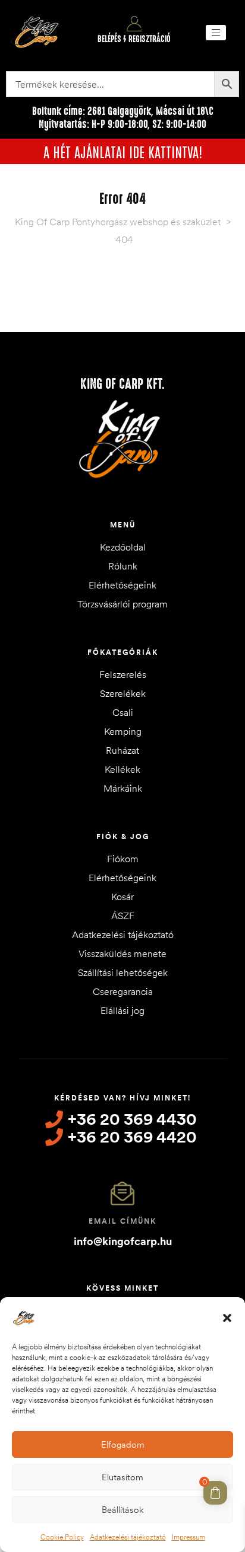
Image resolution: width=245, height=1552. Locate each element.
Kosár (122, 897)
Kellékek (122, 769)
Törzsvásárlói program (122, 604)
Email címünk (122, 1221)
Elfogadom (123, 1444)
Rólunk (122, 566)
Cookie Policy (62, 1536)
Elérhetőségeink (122, 585)
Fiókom (123, 859)
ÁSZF (122, 915)
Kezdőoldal (123, 547)
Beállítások (122, 1509)
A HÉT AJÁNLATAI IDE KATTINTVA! (122, 151)
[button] (227, 1318)
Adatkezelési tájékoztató (128, 1536)
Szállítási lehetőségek (123, 972)
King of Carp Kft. (122, 384)
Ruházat (122, 750)
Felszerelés (122, 674)
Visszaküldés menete (122, 953)
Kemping (123, 731)
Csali (122, 712)
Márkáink (122, 788)
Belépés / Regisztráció (134, 39)
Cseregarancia (123, 991)
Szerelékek (123, 693)
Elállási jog (122, 1010)
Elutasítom (122, 1477)
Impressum (188, 1536)
